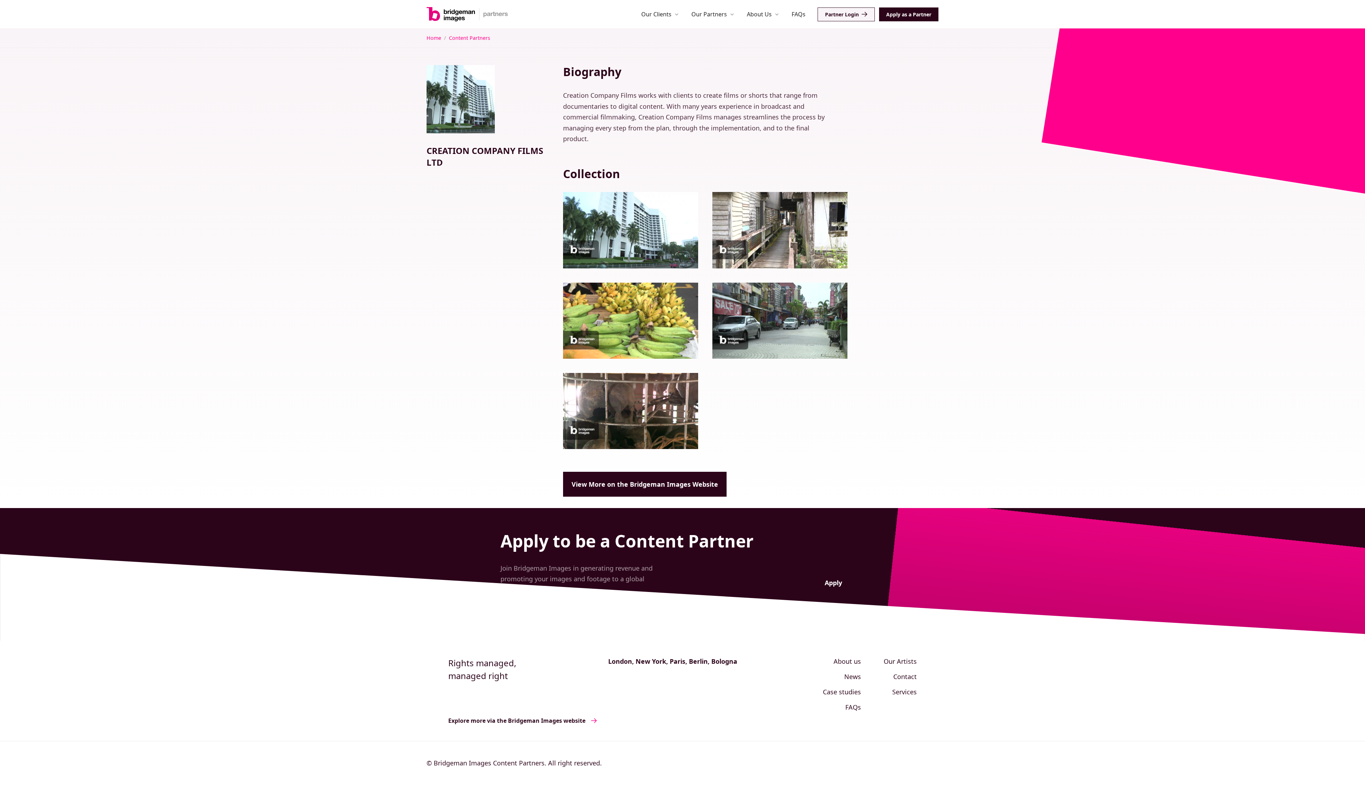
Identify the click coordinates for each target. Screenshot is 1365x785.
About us (847, 661)
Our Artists (900, 661)
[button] (660, 14)
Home (434, 37)
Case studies (842, 692)
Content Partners (469, 37)
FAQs (798, 14)
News (852, 676)
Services (904, 692)
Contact (905, 676)
